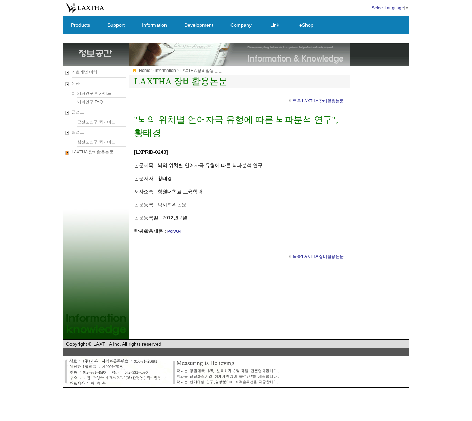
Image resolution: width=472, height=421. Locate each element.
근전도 (78, 112)
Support (116, 25)
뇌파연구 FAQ (90, 102)
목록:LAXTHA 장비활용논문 (318, 101)
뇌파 (76, 83)
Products (80, 25)
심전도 (78, 132)
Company (241, 25)
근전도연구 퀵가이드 (96, 122)
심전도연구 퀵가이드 (96, 142)
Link (274, 25)
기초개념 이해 (84, 71)
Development (198, 25)
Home (144, 70)
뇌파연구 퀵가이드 (94, 93)
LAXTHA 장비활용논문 (92, 152)
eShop (306, 25)
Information (154, 25)
